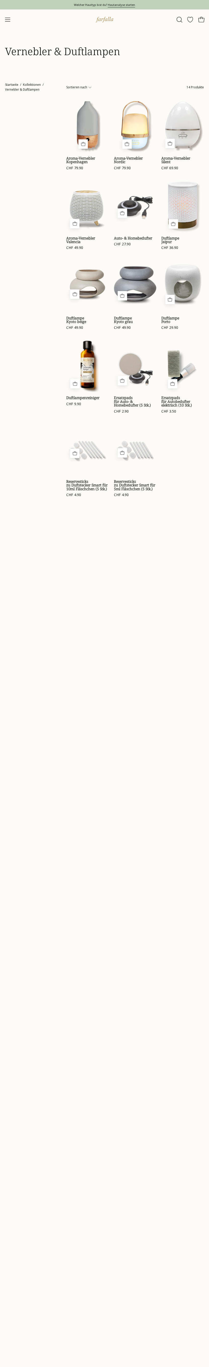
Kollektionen (32, 84)
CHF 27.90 (122, 244)
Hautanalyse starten (121, 5)
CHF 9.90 (73, 404)
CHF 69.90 (169, 168)
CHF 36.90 (169, 247)
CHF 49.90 (74, 247)
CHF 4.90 (73, 495)
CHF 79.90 (74, 168)
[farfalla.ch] (104, 19)
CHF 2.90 (121, 411)
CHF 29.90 (169, 327)
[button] (178, 19)
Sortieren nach (76, 87)
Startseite (11, 84)
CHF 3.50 (168, 411)
